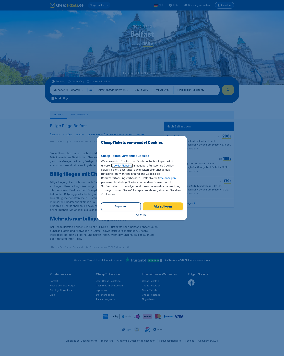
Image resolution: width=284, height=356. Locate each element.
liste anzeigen (167, 178)
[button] (142, 214)
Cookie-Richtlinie (122, 165)
